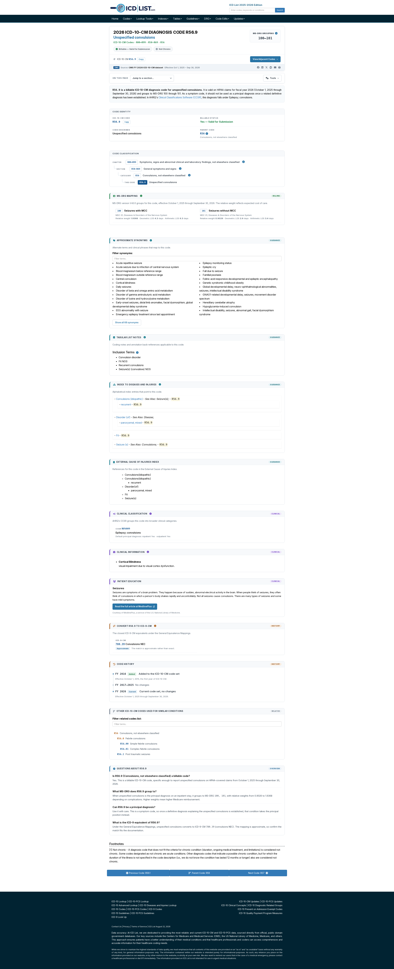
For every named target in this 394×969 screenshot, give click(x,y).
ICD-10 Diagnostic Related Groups (265, 905)
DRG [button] (206, 18)
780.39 (120, 644)
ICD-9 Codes (155, 909)
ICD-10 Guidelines (120, 913)
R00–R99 (131, 162)
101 (203, 211)
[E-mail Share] (275, 67)
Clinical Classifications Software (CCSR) (180, 97)
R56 (202, 133)
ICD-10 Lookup (119, 901)
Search (280, 10)
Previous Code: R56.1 (139, 873)
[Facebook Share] (258, 67)
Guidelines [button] (192, 18)
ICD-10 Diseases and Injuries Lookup (158, 905)
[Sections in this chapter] (180, 168)
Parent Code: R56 (200, 873)
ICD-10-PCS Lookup (139, 901)
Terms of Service (139, 926)
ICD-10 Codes (119, 909)
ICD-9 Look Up (119, 917)
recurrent (126, 404)
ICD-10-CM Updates (249, 901)
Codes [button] (126, 18)
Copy (141, 59)
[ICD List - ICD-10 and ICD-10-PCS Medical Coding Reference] (132, 7)
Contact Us (117, 926)
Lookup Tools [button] (144, 18)
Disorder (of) (123, 417)
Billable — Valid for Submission (134, 49)
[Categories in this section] (189, 175)
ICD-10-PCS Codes (137, 909)
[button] (137, 352)
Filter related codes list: (127, 718)
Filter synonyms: (123, 253)
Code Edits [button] (222, 18)
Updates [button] (238, 18)
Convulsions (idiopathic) (129, 398)
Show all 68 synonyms (127, 322)
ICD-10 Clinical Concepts (233, 905)
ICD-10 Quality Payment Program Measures (260, 913)
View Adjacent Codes (264, 59)
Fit (117, 435)
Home (115, 18)
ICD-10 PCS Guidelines (142, 913)
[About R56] (207, 133)
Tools (273, 78)
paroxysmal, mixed (131, 422)
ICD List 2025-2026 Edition (245, 4)
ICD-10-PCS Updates (271, 901)
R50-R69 (135, 169)
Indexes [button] (162, 18)
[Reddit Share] (271, 67)
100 (119, 211)
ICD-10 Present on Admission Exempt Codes (260, 909)
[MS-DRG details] (276, 33)
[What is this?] (141, 196)
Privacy (126, 926)
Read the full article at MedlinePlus (133, 606)
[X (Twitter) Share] (266, 67)
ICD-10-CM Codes (123, 42)
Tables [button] (176, 18)
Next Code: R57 (256, 873)
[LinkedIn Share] (262, 67)
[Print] (279, 67)
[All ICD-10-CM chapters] (243, 162)
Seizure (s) (122, 444)
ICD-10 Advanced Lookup (125, 905)
